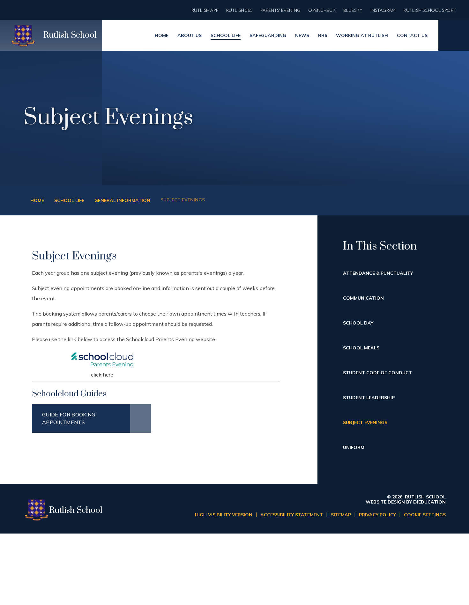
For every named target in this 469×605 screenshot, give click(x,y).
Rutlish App (204, 10)
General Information (122, 200)
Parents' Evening (280, 10)
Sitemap (341, 515)
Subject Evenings (182, 200)
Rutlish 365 (239, 10)
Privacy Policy (377, 515)
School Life (69, 200)
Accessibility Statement (291, 515)
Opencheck (322, 10)
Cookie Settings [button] (425, 515)
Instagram (383, 10)
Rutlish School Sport (429, 10)
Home (37, 200)
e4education (429, 502)
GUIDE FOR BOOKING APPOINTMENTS (68, 418)
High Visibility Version (223, 515)
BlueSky (352, 10)
